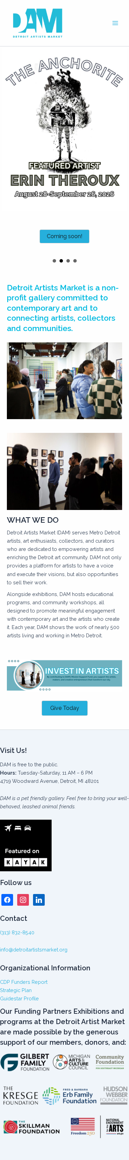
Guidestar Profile (19, 998)
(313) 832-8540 (17, 932)
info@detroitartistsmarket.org (33, 950)
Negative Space (54, 261)
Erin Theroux (61, 261)
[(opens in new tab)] (64, 675)
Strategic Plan (16, 990)
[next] (120, 150)
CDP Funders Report (23, 982)
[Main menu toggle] (115, 23)
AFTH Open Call (68, 261)
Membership (75, 261)
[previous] (8, 150)
